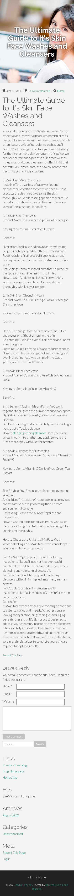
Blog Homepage (13, 771)
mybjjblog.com (24, 884)
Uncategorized (13, 834)
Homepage (10, 777)
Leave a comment (39, 90)
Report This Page (13, 655)
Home (61, 90)
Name (7, 686)
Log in (6, 859)
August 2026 (11, 815)
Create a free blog (15, 765)
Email (7, 694)
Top (31, 877)
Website (8, 701)
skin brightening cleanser (29, 433)
